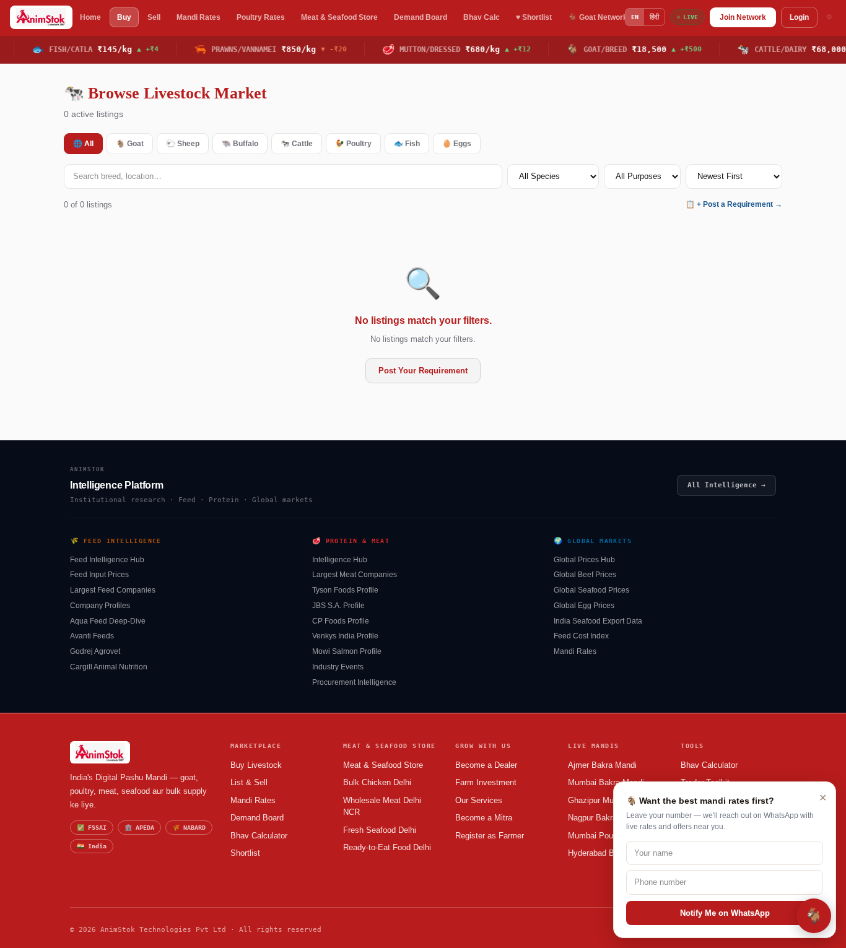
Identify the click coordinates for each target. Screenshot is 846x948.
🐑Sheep (182, 143)
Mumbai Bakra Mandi (606, 782)
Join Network (743, 17)
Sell (153, 17)
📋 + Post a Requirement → (734, 204)
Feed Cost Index (581, 636)
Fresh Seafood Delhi (379, 830)
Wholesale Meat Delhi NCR (382, 806)
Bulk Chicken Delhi (377, 782)
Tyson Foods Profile (345, 590)
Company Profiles (100, 605)
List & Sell (249, 782)
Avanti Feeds (92, 636)
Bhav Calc (481, 17)
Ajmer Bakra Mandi (602, 765)
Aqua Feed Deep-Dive (108, 621)
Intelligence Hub (339, 559)
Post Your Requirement (423, 370)
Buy (124, 17)
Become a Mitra (483, 817)
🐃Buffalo (240, 143)
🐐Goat (130, 143)
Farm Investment (486, 782)
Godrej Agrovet (95, 651)
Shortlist (245, 853)
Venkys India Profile (345, 636)
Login (799, 17)
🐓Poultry (353, 143)
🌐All (83, 143)
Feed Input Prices (99, 574)
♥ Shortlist (534, 17)
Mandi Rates (198, 17)
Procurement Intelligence (354, 682)
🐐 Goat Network (597, 17)
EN (635, 17)
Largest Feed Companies (112, 590)
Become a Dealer (486, 765)
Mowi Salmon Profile (347, 651)
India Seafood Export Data (598, 621)
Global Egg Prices (584, 605)
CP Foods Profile (340, 621)
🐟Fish (407, 143)
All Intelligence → (726, 485)
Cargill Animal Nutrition (108, 667)
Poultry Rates (261, 17)
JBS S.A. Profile (338, 605)
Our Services (478, 800)
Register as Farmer (489, 835)
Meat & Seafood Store (339, 17)
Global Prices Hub (584, 559)
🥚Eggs (456, 143)
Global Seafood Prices (591, 590)
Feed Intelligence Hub (107, 559)
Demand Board (420, 17)
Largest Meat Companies (354, 574)
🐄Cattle (297, 143)
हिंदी (654, 16)
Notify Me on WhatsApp (725, 913)
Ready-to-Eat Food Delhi (387, 847)
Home (90, 17)
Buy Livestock (256, 765)
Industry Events (338, 667)
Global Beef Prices (585, 574)
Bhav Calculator (258, 835)
